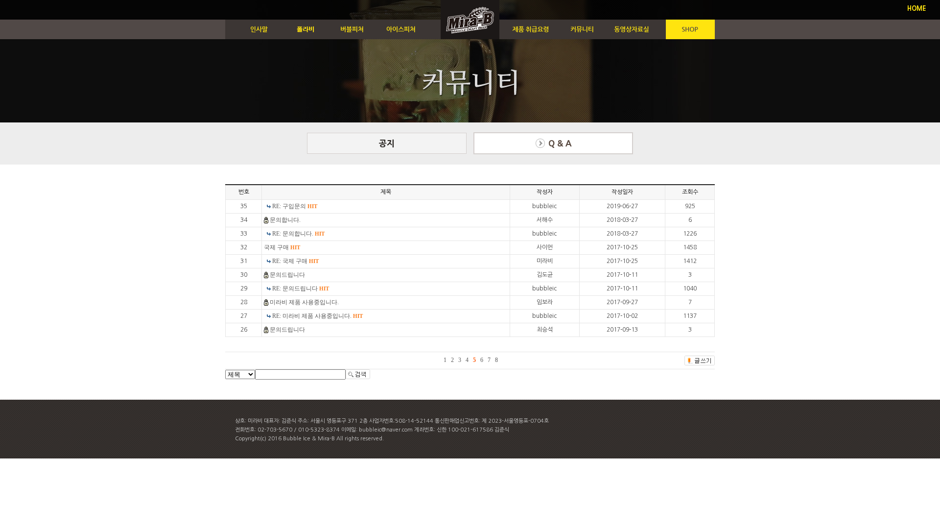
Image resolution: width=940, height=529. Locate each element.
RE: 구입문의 (294, 206)
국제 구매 (282, 247)
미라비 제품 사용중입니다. (304, 302)
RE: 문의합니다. (298, 233)
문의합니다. (285, 219)
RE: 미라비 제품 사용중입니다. (317, 316)
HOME (916, 8)
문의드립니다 (287, 274)
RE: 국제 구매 (295, 261)
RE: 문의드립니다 (300, 288)
